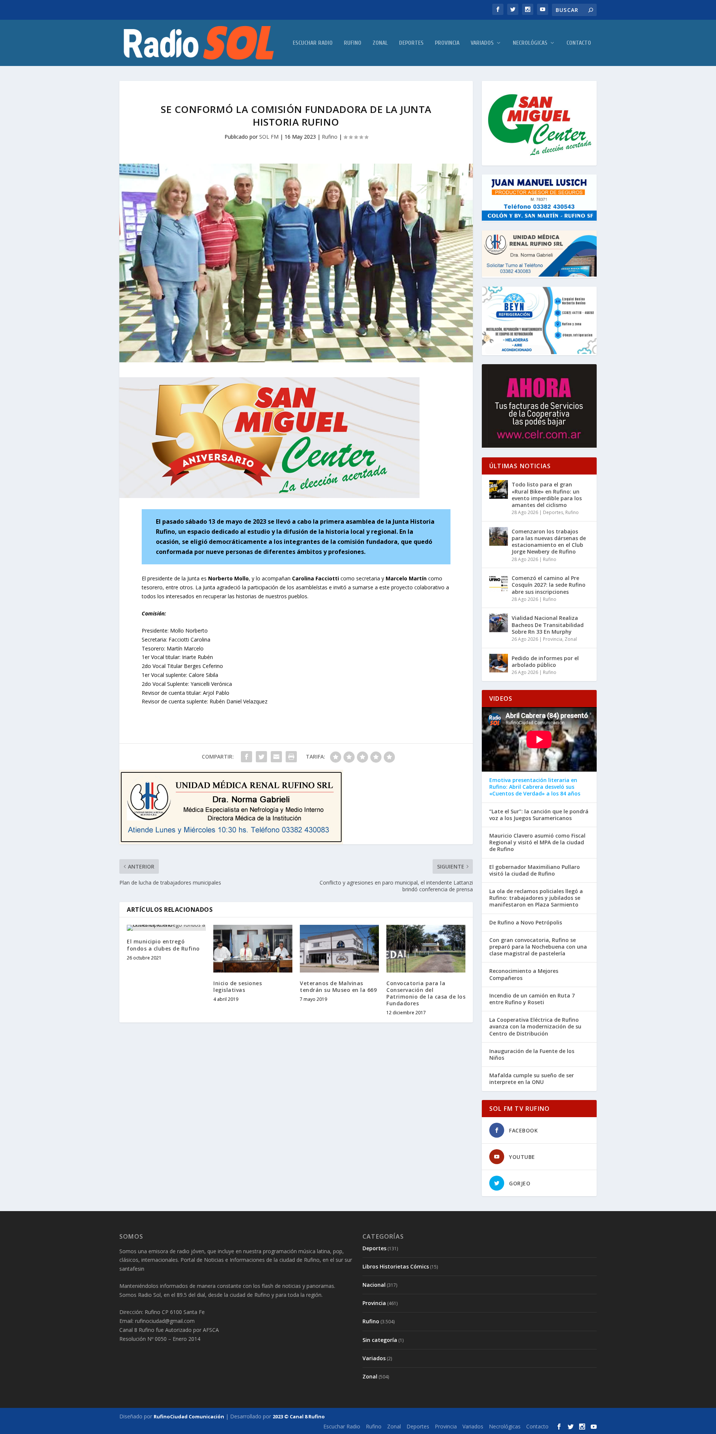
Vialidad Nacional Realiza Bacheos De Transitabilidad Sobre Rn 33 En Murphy (548, 624)
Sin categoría (379, 1339)
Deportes (411, 43)
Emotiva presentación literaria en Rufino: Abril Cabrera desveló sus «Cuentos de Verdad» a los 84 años (534, 787)
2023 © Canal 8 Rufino (299, 1416)
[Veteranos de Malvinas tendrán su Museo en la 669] (339, 948)
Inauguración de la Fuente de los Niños (531, 1054)
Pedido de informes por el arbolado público (545, 661)
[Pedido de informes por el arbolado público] (498, 663)
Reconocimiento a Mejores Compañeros (523, 974)
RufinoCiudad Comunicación (189, 1416)
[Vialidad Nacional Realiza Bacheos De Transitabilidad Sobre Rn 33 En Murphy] (498, 623)
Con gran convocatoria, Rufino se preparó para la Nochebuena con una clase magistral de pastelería (538, 947)
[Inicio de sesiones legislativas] (252, 948)
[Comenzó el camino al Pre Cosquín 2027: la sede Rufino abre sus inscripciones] (498, 583)
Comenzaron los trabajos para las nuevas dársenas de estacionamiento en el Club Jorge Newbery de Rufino (549, 541)
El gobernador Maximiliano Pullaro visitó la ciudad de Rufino (534, 870)
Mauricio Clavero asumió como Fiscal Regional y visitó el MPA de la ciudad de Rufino (537, 842)
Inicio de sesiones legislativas (237, 986)
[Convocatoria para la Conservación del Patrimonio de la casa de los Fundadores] (425, 948)
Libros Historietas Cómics (395, 1266)
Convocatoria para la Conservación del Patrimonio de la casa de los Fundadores (425, 993)
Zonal (380, 43)
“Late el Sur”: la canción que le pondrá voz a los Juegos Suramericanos (538, 815)
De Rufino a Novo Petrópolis (525, 922)
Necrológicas (530, 43)
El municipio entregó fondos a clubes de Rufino (163, 945)
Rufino (352, 43)
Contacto (578, 43)
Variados (482, 43)
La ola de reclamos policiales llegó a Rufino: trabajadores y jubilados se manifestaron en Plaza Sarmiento (536, 898)
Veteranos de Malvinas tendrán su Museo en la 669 (338, 986)
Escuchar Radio (313, 43)
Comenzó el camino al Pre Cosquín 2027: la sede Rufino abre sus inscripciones (548, 584)
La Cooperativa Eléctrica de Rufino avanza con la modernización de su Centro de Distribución (535, 1027)
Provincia (447, 43)
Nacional (374, 1284)
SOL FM (269, 136)
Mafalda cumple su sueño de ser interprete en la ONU (531, 1078)
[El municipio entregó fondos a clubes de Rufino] (166, 928)
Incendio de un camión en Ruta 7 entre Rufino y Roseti (532, 999)
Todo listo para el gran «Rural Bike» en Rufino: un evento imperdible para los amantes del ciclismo (547, 494)
